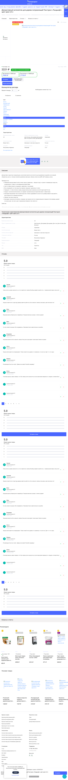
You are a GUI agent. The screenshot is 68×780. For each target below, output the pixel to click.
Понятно (15, 772)
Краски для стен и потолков (8, 725)
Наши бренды (5, 757)
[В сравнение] (8, 631)
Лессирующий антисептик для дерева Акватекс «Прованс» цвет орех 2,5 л (35, 699)
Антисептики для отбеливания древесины (11, 741)
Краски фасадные (6, 728)
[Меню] (2, 2)
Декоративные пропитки (34, 721)
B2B (2, 761)
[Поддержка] (65, 2)
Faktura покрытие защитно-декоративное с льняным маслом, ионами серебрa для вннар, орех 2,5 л (22, 699)
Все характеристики (7, 150)
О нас (3, 748)
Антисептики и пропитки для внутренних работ (12, 735)
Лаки (30, 717)
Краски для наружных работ (8, 719)
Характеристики (13, 18)
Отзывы (23, 18)
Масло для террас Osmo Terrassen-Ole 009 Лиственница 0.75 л (20, 657)
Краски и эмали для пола (7, 721)
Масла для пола (32, 741)
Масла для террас (33, 739)
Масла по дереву (33, 737)
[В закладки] (11, 631)
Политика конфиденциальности (9, 750)
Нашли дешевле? (7, 83)
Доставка (4, 753)
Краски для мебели (6, 723)
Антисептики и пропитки (7, 733)
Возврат (3, 755)
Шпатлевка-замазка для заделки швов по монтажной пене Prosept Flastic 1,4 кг (6, 658)
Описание (4, 18)
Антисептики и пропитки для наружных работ (12, 739)
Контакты (4, 759)
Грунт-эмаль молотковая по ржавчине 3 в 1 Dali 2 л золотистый (61, 657)
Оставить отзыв (34, 434)
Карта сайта (4, 763)
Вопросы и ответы (33, 18)
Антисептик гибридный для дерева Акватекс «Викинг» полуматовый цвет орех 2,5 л (50, 699)
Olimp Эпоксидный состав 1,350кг (34, 656)
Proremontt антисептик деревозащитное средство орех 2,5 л (8, 699)
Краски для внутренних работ (8, 717)
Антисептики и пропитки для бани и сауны (11, 737)
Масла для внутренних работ (35, 733)
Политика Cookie (15, 775)
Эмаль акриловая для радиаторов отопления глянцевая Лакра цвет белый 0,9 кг (48, 657)
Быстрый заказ (18, 79)
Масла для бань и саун (34, 743)
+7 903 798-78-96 (33, 748)
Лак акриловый (32, 719)
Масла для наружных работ (35, 735)
